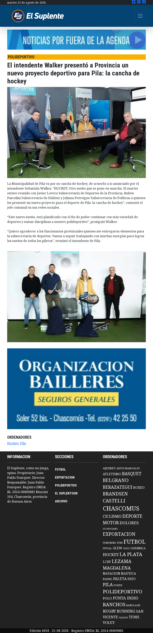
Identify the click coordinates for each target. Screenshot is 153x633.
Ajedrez (109, 468)
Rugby (109, 611)
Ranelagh (133, 605)
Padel (107, 579)
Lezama (121, 561)
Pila (23, 443)
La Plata (131, 554)
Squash (123, 617)
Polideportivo (122, 591)
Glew (117, 548)
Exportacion (119, 534)
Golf (126, 548)
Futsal (107, 548)
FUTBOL (60, 469)
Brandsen (115, 493)
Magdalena (117, 568)
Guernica (138, 548)
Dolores (129, 522)
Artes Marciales (128, 468)
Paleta (120, 578)
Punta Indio (125, 598)
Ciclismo (112, 516)
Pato (132, 579)
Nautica (128, 573)
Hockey (13, 443)
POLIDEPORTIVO (66, 485)
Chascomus (121, 508)
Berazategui (117, 487)
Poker (118, 585)
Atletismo (112, 474)
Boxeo (139, 487)
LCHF (107, 562)
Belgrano (115, 480)
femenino (109, 542)
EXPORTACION (65, 477)
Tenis (134, 616)
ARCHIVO (61, 501)
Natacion (111, 573)
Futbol (134, 541)
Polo (107, 598)
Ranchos (114, 604)
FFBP (120, 542)
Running (126, 611)
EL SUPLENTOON (66, 493)
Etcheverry (110, 528)
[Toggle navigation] (140, 16)
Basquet (131, 473)
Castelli (114, 500)
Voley (109, 622)
